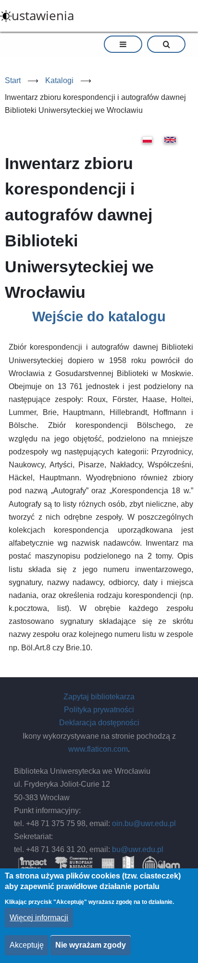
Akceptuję (27, 945)
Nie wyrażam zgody (90, 945)
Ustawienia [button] (43, 15)
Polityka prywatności (99, 710)
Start (13, 80)
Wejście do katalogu (99, 316)
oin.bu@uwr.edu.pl (144, 823)
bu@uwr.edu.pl (137, 849)
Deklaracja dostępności (99, 723)
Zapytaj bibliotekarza (99, 697)
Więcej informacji (39, 918)
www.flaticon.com (98, 749)
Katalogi (59, 80)
